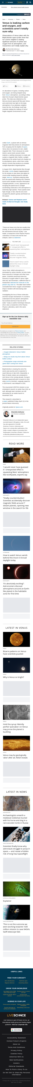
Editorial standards (16, 1066)
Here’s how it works (15, 55)
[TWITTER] (12, 416)
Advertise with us (16, 1057)
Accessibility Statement (16, 1038)
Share (6, 86)
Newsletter (27, 86)
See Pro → (21, 2)
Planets (18, 19)
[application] (16, 214)
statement (17, 237)
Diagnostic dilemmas (9, 982)
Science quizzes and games (9, 1004)
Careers (16, 1063)
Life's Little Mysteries (10, 980)
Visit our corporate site (19, 1024)
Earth (8, 143)
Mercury (9, 177)
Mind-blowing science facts (23, 1007)
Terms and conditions (16, 1047)
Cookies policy (16, 1053)
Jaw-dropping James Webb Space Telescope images (9, 992)
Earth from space (23, 980)
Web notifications (16, 1060)
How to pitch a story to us (16, 1069)
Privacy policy (16, 1050)
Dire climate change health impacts (20, 7)
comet (11, 171)
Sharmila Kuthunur (14, 49)
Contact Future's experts (16, 1041)
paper (5, 401)
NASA (8, 381)
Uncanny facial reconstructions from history (23, 995)
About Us (16, 1044)
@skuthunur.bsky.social (16, 434)
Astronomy (10, 19)
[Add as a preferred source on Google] (16, 1030)
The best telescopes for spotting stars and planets (10, 1008)
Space (3, 19)
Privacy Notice (20, 332)
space (25, 147)
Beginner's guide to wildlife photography (23, 1005)
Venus (24, 19)
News (22, 50)
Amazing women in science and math (23, 992)
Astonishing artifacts (23, 982)
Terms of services (19, 331)
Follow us (19, 86)
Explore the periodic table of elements (9, 995)
